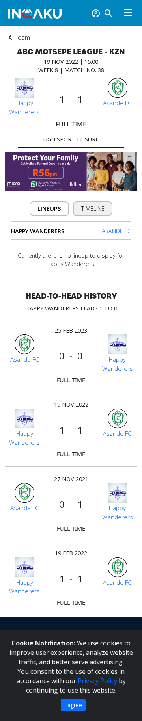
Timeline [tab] (93, 208)
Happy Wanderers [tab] (37, 231)
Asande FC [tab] (116, 231)
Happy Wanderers (24, 107)
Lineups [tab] (49, 208)
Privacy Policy (97, 680)
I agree (73, 705)
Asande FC (117, 103)
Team (21, 37)
